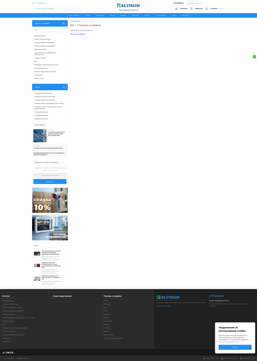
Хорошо (235, 347)
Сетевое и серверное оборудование (12, 311)
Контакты (186, 15)
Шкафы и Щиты (7, 341)
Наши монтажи (162, 15)
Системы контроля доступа (10, 304)
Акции (113, 15)
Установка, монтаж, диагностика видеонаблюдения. (48, 148)
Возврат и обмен (109, 334)
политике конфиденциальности (229, 342)
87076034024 (9, 358)
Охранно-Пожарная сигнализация (12, 307)
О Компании (107, 328)
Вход (33, 3)
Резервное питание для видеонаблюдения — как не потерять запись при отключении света (51, 265)
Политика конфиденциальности (113, 338)
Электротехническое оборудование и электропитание (18, 317)
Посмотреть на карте (163, 306)
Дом (3, 324)
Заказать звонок (193, 3)
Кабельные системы (8, 314)
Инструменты (6, 338)
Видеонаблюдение (7, 300)
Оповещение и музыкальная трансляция (14, 328)
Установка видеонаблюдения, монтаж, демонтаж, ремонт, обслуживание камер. (56, 133)
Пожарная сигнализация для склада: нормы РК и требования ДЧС (51, 277)
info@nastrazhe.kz (221, 301)
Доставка (135, 15)
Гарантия (106, 331)
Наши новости (40, 125)
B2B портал (100, 15)
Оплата (123, 15)
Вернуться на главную (77, 34)
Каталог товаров (42, 23)
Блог (174, 15)
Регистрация (41, 3)
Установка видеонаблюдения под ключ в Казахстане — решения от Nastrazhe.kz (49, 153)
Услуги (88, 15)
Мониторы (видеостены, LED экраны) (13, 334)
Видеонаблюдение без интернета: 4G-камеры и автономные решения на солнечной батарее (51, 252)
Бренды (147, 15)
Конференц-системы (8, 321)
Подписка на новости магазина (46, 162)
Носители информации (9, 331)
